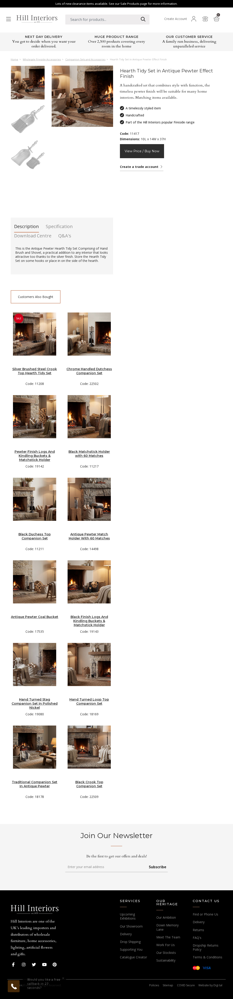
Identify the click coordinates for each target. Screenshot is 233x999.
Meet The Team (168, 937)
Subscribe (157, 866)
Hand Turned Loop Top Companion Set (89, 701)
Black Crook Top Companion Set (89, 784)
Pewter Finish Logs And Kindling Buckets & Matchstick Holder (35, 456)
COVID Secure (186, 985)
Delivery (126, 934)
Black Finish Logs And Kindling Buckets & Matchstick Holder (89, 621)
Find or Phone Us (205, 914)
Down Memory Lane (167, 927)
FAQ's (197, 937)
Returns (198, 930)
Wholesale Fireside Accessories (42, 59)
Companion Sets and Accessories (85, 59)
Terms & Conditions (207, 957)
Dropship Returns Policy (205, 947)
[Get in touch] (205, 19)
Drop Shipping (130, 942)
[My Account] (194, 19)
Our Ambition (166, 917)
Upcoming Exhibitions (128, 916)
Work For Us (165, 945)
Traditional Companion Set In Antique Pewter (34, 784)
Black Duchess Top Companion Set (34, 536)
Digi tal (217, 985)
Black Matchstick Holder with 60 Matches (89, 454)
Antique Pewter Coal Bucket (34, 617)
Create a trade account (139, 167)
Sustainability (165, 960)
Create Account (175, 19)
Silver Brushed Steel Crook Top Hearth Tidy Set (34, 371)
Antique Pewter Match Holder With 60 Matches (89, 536)
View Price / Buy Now (142, 151)
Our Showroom (131, 926)
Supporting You (131, 949)
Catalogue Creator (133, 957)
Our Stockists (166, 952)
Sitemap (168, 985)
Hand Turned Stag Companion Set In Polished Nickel (35, 703)
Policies (154, 985)
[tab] (26, 228)
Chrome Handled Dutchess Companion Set (89, 371)
